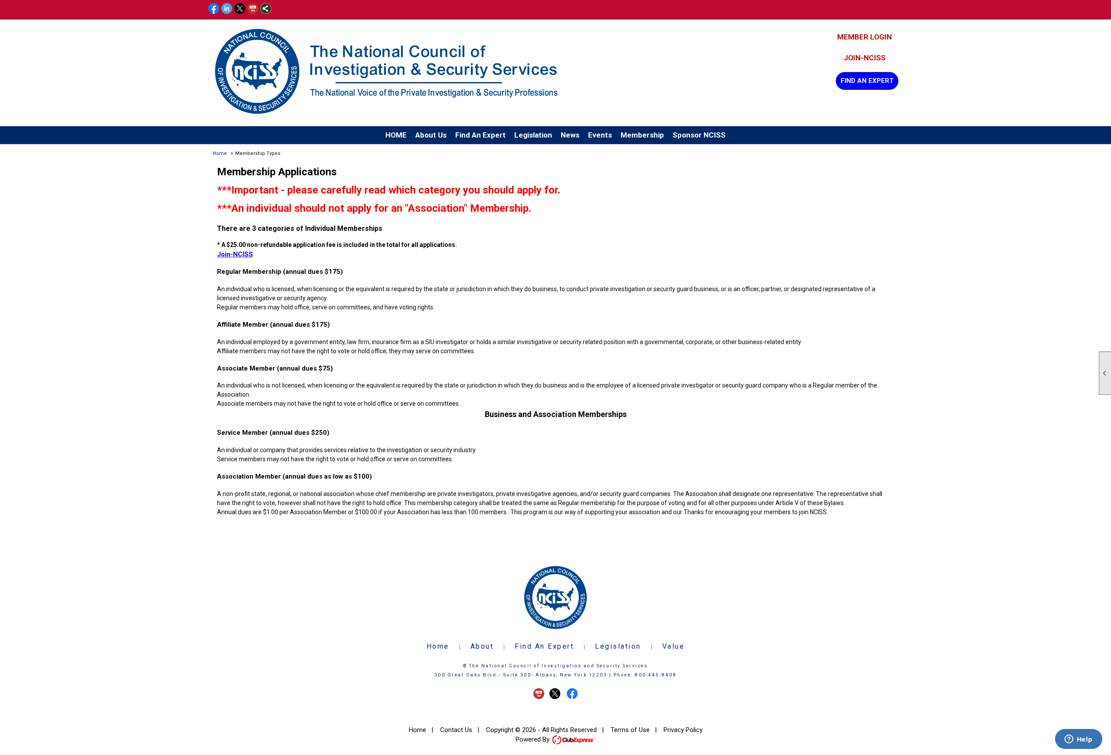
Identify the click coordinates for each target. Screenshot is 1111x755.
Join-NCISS (865, 57)
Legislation (618, 646)
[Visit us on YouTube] (252, 9)
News (570, 135)
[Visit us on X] (239, 9)
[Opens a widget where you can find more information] (1078, 740)
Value (673, 646)
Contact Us (456, 730)
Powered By (533, 739)
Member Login (864, 37)
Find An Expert (867, 81)
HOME (396, 135)
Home (220, 153)
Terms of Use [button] (630, 730)
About (482, 646)
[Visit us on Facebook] (213, 9)
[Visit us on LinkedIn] (226, 9)
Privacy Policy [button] (683, 730)
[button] (431, 135)
